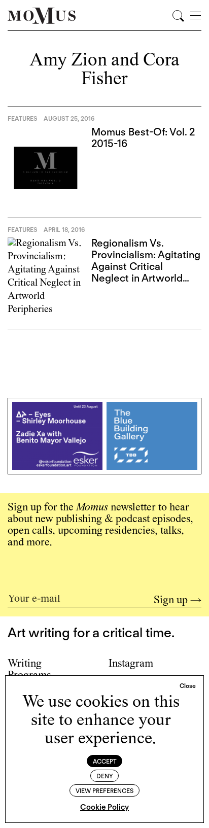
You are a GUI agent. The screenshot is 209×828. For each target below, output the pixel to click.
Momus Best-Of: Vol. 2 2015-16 (143, 138)
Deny (104, 776)
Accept (105, 761)
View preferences (104, 791)
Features (23, 118)
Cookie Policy (104, 807)
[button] (187, 686)
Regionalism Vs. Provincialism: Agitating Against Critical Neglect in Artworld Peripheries (145, 266)
